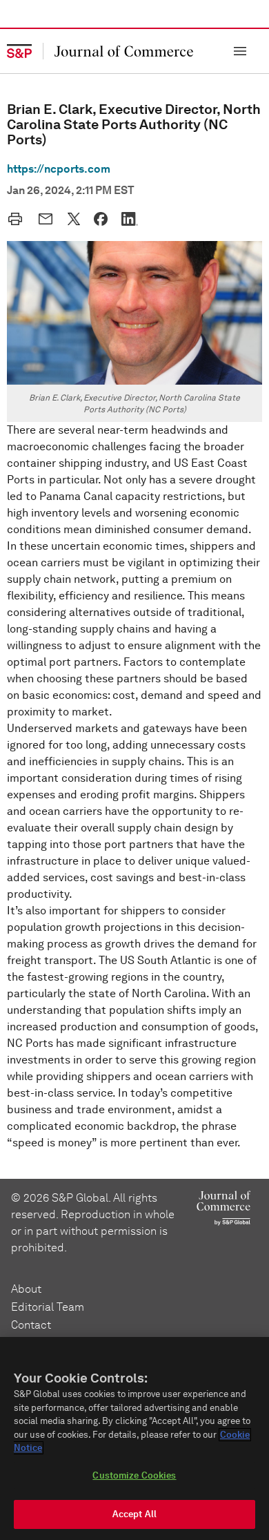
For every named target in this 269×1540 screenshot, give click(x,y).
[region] (134, 1438)
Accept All (134, 1514)
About (26, 1289)
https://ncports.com (58, 168)
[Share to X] (74, 219)
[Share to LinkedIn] (129, 219)
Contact (31, 1324)
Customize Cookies (134, 1475)
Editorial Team (47, 1306)
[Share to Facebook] (101, 219)
